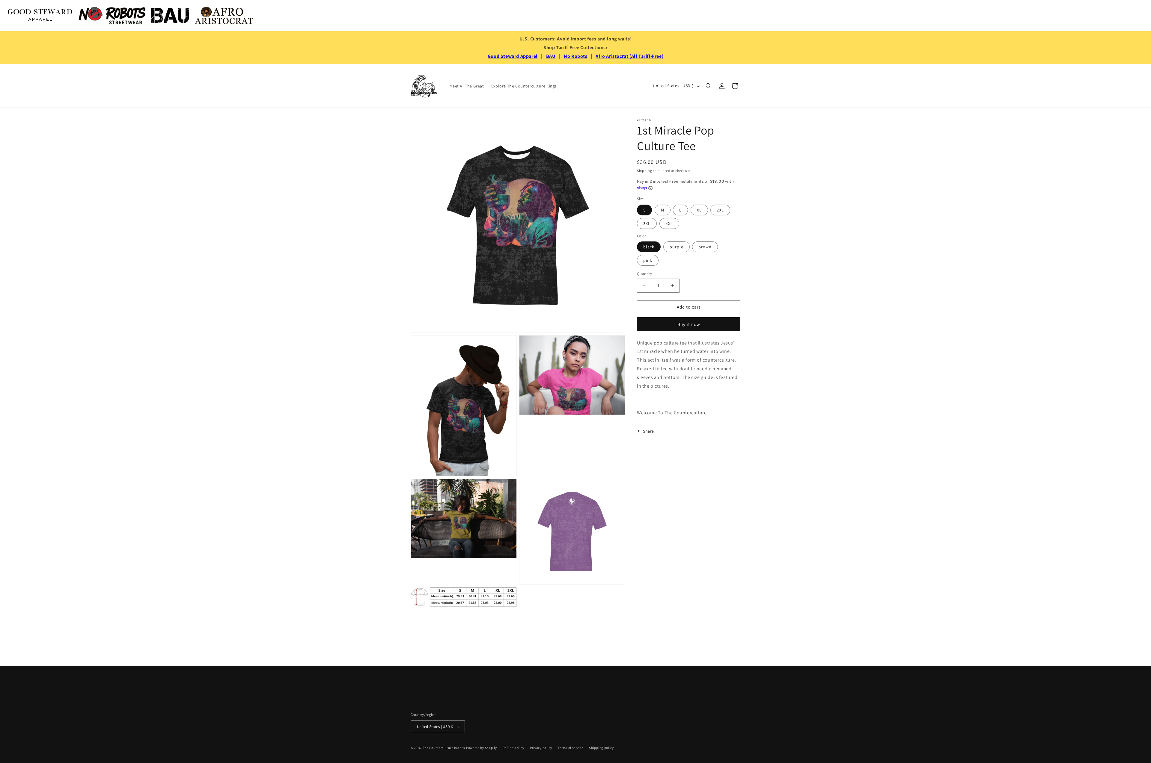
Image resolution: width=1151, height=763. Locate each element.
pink (647, 260)
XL (699, 210)
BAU (551, 56)
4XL (669, 223)
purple (676, 247)
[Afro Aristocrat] (224, 16)
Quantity (644, 273)
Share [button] (648, 431)
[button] (708, 86)
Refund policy (513, 748)
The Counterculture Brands (444, 748)
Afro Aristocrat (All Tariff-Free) (629, 56)
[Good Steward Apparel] (40, 16)
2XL (720, 210)
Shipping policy (601, 748)
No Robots (575, 56)
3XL (646, 223)
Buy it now (688, 324)
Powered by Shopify (481, 748)
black (648, 247)
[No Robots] (112, 16)
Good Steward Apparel (513, 56)
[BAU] (170, 16)
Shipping (644, 170)
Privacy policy (541, 748)
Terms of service (570, 748)
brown (705, 247)
